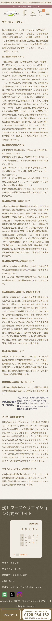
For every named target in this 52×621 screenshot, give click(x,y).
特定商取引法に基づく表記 (14, 575)
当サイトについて (10, 562)
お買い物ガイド (11, 614)
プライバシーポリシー (12, 568)
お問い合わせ (8, 581)
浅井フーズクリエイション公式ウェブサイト (23, 587)
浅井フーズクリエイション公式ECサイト (25, 510)
